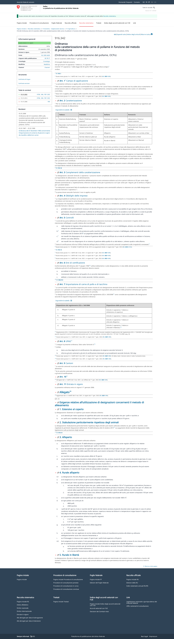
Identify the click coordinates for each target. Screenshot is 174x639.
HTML (38, 94)
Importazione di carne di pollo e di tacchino (83, 284)
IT (149, 2)
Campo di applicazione (77, 80)
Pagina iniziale (21, 29)
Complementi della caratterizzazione (80, 172)
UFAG (65, 341)
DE (144, 2)
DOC (48, 94)
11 (113, 294)
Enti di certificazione (72, 262)
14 (94, 344)
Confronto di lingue (24, 79)
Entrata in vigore (71, 384)
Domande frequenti (125, 2)
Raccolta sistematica (109, 16)
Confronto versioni (24, 83)
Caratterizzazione (71, 100)
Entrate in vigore (22, 614)
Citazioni (47, 67)
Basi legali (144, 636)
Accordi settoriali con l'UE (99, 608)
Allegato (65, 392)
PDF (45, 94)
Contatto (137, 2)
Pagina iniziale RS (23, 602)
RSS (32, 636)
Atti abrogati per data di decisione (29, 621)
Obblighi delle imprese (73, 195)
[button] (39, 23)
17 (114, 427)
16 (70, 391)
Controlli (67, 217)
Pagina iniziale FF (96, 579)
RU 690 (106, 76)
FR (146, 2)
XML (42, 94)
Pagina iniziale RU (132, 579)
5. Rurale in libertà (69, 554)
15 (67, 376)
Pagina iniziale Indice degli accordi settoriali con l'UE (105, 604)
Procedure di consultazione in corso (65, 586)
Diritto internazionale (24, 611)
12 (120, 327)
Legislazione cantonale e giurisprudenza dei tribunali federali (141, 602)
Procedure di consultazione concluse (66, 589)
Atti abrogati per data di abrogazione (30, 618)
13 (71, 340)
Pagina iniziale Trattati (61, 602)
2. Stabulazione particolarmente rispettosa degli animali (89, 422)
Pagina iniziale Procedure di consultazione (68, 579)
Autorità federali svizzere (25, 2)
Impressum (153, 636)
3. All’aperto (66, 437)
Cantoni (66, 363)
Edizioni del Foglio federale (99, 583)
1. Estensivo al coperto (72, 409)
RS (58, 73)
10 (89, 265)
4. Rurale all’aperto (69, 472)
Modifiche (47, 64)
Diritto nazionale (22, 608)
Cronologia (46, 61)
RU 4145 (127, 247)
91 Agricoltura (70, 29)
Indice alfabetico (22, 605)
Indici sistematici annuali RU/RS (137, 586)
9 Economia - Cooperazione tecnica (53, 29)
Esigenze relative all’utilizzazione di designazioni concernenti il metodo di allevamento (99, 404)
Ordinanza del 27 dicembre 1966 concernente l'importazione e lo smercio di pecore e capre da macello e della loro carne (34, 133)
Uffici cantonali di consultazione (137, 606)
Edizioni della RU (132, 583)
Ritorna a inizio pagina (150, 566)
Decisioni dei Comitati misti (99, 611)
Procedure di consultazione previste (65, 583)
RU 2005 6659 (45, 55)
